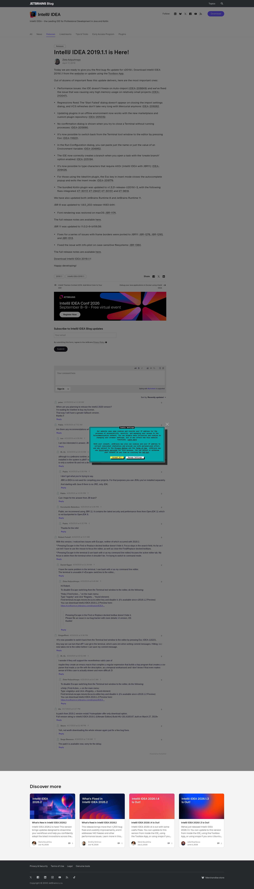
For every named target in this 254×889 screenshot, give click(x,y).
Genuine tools (83, 866)
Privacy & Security (39, 866)
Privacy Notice (121, 448)
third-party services (108, 450)
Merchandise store (214, 879)
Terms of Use (141, 448)
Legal (70, 866)
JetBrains (53, 883)
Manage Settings (135, 457)
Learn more (132, 440)
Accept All (117, 457)
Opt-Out (145, 452)
